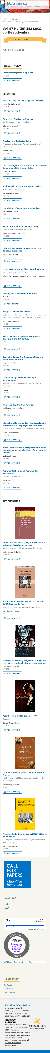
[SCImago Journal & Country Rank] (18, 962)
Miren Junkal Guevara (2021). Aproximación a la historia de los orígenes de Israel (25, 545)
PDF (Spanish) (13, 80)
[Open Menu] (2, 2)
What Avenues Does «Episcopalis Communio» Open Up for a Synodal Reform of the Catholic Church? (24, 450)
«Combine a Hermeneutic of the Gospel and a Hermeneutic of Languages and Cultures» (24, 426)
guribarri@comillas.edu (20, 1016)
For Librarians (9, 992)
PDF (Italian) (12, 304)
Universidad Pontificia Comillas (17, 1032)
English (7, 904)
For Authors (8, 989)
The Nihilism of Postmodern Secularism (21, 208)
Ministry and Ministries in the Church (20, 293)
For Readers (8, 985)
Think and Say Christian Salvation (18, 405)
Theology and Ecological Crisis (22, 144)
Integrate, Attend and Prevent (24, 314)
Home (5, 19)
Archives (14, 19)
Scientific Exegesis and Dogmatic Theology (23, 101)
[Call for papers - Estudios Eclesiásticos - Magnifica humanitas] (17, 887)
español (7, 908)
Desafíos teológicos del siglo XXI (18, 73)
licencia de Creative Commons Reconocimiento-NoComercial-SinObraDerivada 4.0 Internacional (17, 1040)
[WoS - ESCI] (16, 957)
